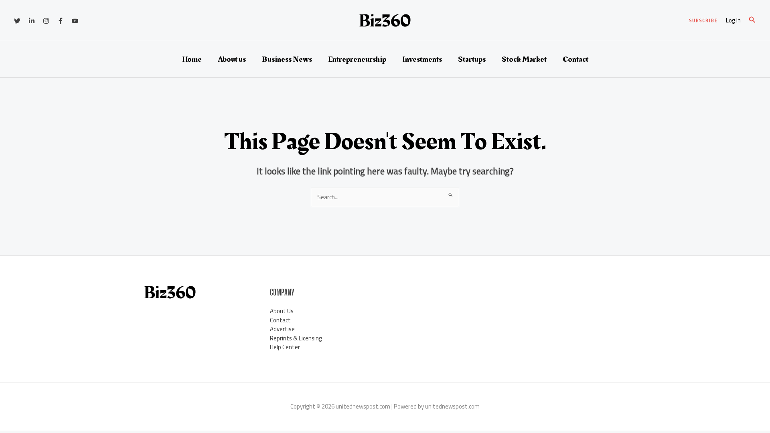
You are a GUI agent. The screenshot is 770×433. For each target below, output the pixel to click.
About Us (282, 311)
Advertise (282, 329)
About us (232, 59)
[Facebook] (60, 21)
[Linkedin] (31, 21)
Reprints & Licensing (296, 338)
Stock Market (524, 59)
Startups (472, 59)
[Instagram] (46, 21)
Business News (287, 59)
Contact (575, 59)
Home (192, 59)
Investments (422, 59)
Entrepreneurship (357, 59)
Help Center (285, 347)
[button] (703, 20)
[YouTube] (75, 21)
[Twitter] (17, 21)
